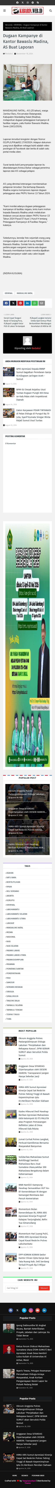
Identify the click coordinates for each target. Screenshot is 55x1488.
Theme (27, 1483)
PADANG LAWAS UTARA (16, 955)
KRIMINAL (18, 25)
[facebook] (17, 2)
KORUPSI (10, 900)
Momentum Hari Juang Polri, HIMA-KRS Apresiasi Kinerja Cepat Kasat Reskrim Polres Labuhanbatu (33, 1238)
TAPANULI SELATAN (14, 1005)
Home (14, 1476)
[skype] (38, 2)
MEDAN (9, 932)
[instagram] (28, 2)
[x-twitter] (22, 2)
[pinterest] (32, 2)
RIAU (8, 978)
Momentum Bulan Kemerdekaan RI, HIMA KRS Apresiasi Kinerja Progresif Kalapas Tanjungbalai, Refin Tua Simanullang (33, 1216)
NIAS (8, 941)
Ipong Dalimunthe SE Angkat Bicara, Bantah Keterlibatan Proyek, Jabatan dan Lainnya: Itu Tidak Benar (33, 1330)
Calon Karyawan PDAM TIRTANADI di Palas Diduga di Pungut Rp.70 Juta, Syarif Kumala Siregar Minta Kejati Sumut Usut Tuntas (33, 415)
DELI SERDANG (12, 891)
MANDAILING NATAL (25, 293)
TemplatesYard (29, 1481)
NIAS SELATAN (12, 946)
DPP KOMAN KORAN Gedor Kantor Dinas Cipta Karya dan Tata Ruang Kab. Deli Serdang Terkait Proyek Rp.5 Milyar (34, 1259)
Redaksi (9, 53)
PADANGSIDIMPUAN (15, 959)
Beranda (9, 25)
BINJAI (9, 886)
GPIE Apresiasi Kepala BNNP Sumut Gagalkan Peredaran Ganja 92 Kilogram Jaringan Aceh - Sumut (33, 374)
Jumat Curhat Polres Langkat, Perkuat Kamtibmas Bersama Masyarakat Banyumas (34, 1143)
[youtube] (37, 1310)
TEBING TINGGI (13, 1014)
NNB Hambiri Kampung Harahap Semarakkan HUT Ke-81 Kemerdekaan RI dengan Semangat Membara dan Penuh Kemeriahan (34, 1191)
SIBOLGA (10, 991)
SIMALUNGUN (12, 996)
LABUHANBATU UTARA (16, 918)
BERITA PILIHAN (13, 882)
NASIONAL (10, 937)
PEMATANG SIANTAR (15, 969)
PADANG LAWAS (13, 950)
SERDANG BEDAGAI (14, 987)
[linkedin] (44, 1310)
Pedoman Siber (38, 1476)
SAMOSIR (10, 982)
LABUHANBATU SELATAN (16, 914)
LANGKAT (10, 923)
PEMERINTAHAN (13, 973)
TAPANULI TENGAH (14, 1010)
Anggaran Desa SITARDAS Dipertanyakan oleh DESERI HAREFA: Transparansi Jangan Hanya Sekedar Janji (27, 810)
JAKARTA (10, 896)
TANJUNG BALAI (13, 1001)
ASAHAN (9, 873)
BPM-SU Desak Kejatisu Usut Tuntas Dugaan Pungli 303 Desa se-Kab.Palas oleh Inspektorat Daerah (32, 394)
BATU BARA (11, 877)
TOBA (8, 1019)
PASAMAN (10, 964)
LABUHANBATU (12, 909)
